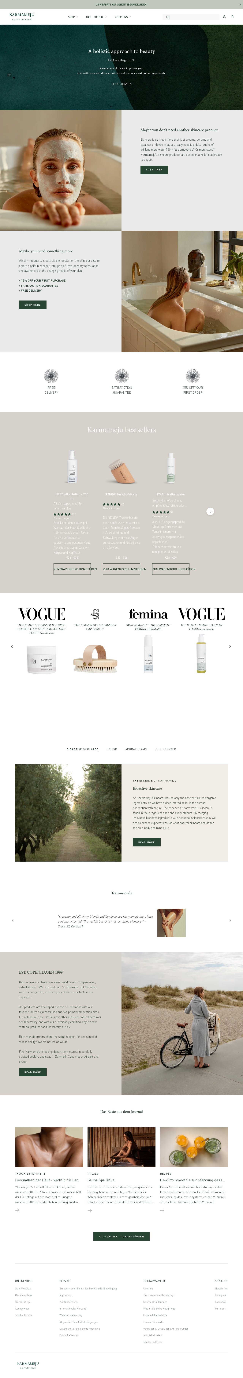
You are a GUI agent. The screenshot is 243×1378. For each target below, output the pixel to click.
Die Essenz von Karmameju (158, 1295)
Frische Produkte (153, 1321)
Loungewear (22, 1308)
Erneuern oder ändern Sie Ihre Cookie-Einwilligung (88, 1288)
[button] (63, 514)
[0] (232, 16)
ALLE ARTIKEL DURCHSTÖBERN (121, 1236)
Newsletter (221, 1288)
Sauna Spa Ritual (102, 1180)
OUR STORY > (121, 84)
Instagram (220, 1295)
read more (32, 1072)
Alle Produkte (23, 1288)
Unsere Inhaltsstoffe (155, 1315)
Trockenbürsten (24, 1315)
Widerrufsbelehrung (70, 1315)
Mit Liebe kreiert (152, 1335)
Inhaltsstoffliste (152, 1342)
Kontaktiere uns (68, 1301)
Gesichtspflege (23, 1295)
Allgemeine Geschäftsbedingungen (78, 1321)
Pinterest (220, 1308)
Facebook (220, 1301)
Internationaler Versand (72, 1308)
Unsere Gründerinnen (155, 1301)
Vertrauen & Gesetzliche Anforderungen (166, 1328)
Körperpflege (23, 1301)
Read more (146, 842)
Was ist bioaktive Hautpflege (159, 1308)
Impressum (65, 1295)
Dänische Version (69, 1335)
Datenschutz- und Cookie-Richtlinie (79, 1328)
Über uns (148, 1288)
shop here (154, 170)
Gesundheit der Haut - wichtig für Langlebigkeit (55, 1180)
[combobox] (191, 17)
